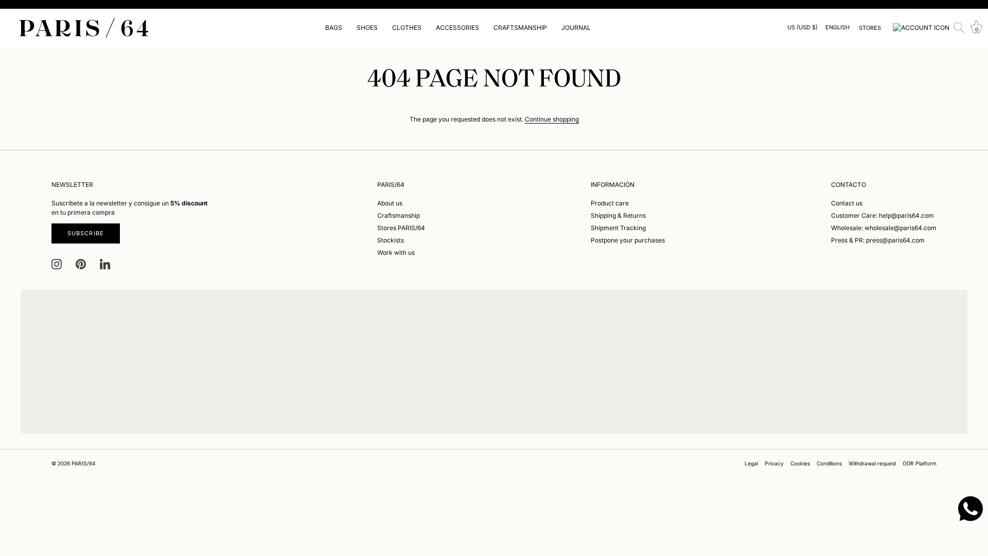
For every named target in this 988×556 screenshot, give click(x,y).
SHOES (367, 27)
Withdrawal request (872, 463)
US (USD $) (802, 27)
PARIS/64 (84, 463)
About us (389, 203)
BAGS (333, 27)
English (837, 27)
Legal (751, 463)
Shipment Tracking (618, 228)
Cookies (800, 463)
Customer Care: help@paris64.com (882, 215)
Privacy (774, 463)
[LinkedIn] (105, 264)
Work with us (396, 252)
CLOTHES (406, 27)
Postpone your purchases (628, 240)
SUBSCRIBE (85, 233)
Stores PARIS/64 (401, 228)
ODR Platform (920, 463)
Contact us (846, 203)
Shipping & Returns (618, 215)
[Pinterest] (81, 264)
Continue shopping (552, 119)
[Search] (959, 27)
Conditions (829, 463)
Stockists (390, 240)
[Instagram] (56, 264)
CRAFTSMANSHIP (520, 27)
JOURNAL (576, 27)
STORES (870, 27)
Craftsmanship (398, 215)
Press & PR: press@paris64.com (878, 240)
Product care (610, 203)
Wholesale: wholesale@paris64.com (884, 228)
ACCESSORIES (457, 27)
